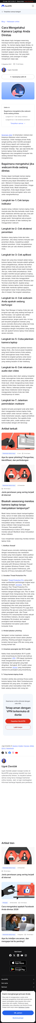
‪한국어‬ (4, 748)
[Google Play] (18, 969)
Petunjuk (5, 902)
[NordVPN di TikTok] (3, 753)
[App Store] (18, 962)
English (20, 746)
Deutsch (15, 746)
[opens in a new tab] (10, 955)
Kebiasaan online (13, 22)
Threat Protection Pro (16, 580)
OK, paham (18, 1013)
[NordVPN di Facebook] (9, 753)
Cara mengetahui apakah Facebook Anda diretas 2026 (18, 908)
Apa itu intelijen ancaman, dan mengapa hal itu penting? (15, 939)
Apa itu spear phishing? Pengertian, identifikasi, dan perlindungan (18, 458)
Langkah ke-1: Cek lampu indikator (16, 116)
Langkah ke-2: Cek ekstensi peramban (18, 119)
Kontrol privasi (18, 1018)
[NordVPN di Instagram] (13, 753)
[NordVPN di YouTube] (16, 753)
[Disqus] (18, 813)
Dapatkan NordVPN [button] (18, 721)
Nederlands (10, 748)
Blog (3, 22)
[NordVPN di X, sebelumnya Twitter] (6, 753)
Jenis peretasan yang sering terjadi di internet (18, 493)
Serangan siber (7, 135)
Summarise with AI (19, 77)
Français (26, 746)
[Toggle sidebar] (32, 5)
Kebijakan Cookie (24, 1007)
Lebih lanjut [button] (18, 727)
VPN (13, 658)
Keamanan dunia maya (9, 453)
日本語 (32, 746)
